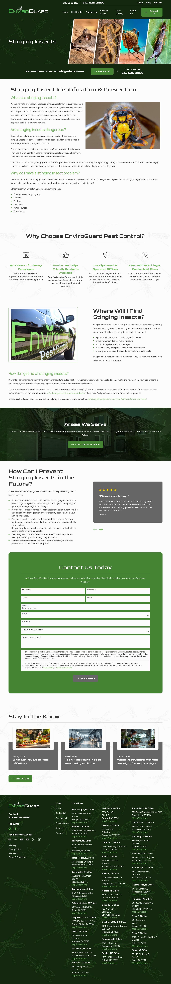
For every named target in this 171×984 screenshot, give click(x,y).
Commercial (61, 818)
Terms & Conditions (64, 667)
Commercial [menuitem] (91, 12)
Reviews (158, 2)
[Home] (28, 9)
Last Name (91, 590)
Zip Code (26, 621)
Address (25, 606)
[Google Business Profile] (10, 828)
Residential (61, 813)
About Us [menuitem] (133, 12)
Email (89, 598)
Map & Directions (79, 822)
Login (140, 2)
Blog (148, 2)
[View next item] (101, 530)
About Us (60, 828)
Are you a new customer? (32, 629)
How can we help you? (31, 637)
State (24, 614)
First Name (26, 590)
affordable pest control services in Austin (66, 393)
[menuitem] (24, 845)
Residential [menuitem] (76, 12)
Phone (24, 598)
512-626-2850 (93, 2)
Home (58, 808)
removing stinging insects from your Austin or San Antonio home (117, 399)
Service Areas (62, 823)
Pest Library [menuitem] (119, 12)
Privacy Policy (48, 667)
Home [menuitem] (65, 12)
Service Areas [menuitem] (104, 12)
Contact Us (61, 833)
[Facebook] (15, 828)
